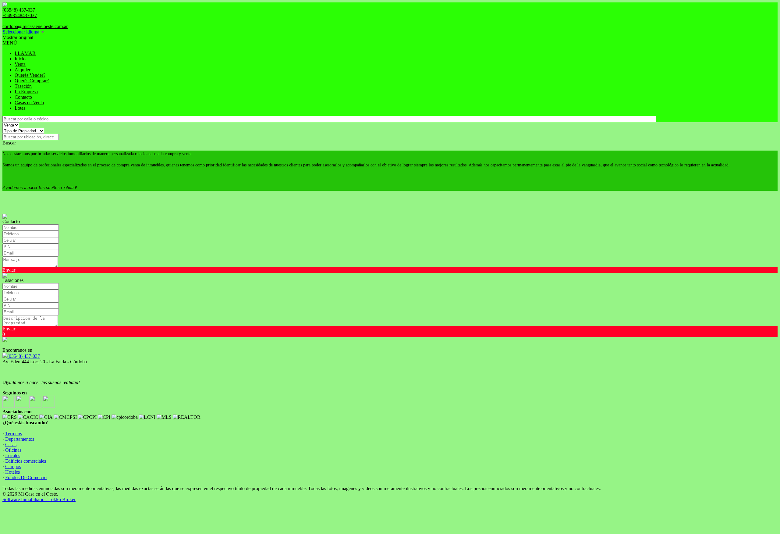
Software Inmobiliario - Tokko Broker (39, 499)
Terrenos (13, 433)
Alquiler (22, 69)
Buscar (9, 142)
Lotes (20, 108)
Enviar (8, 269)
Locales (12, 455)
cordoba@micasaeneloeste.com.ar (35, 26)
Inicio (20, 58)
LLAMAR (25, 53)
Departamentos (19, 439)
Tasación (23, 86)
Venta (20, 64)
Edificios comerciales (25, 461)
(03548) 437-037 (23, 356)
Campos (13, 466)
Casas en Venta (29, 102)
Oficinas (13, 450)
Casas (10, 444)
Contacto (23, 97)
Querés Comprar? (32, 80)
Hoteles (12, 472)
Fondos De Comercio (26, 477)
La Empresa (26, 91)
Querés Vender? (30, 75)
